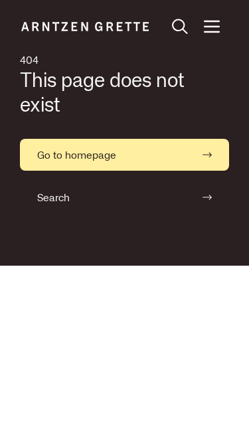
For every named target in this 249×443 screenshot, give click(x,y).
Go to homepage (76, 155)
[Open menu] (212, 27)
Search (53, 197)
